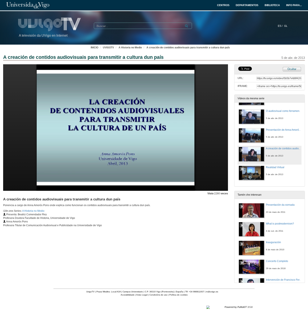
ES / (280, 26)
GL (285, 26)
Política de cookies (178, 295)
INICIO (94, 47)
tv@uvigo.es (212, 291)
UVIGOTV (108, 47)
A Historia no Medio (130, 47)
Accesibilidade (128, 295)
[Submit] (186, 26)
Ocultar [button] (291, 69)
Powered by (238, 307)
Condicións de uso (158, 295)
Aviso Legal (142, 295)
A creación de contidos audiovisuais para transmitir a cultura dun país (188, 47)
